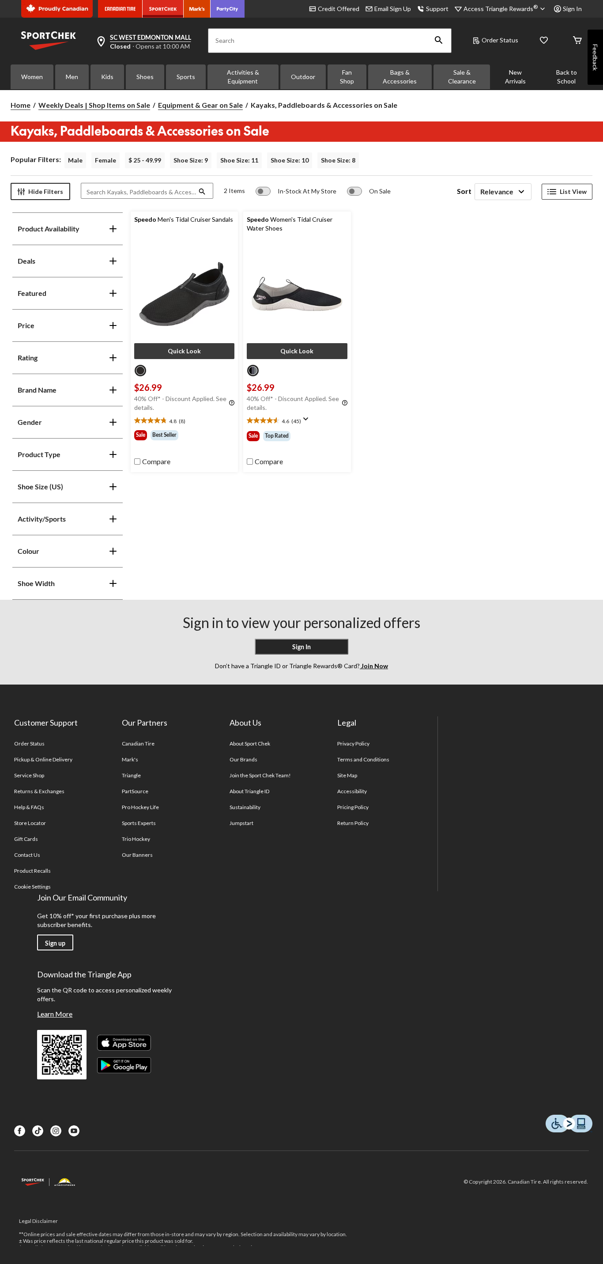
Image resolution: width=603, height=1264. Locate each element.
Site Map (347, 775)
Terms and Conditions (363, 759)
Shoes (145, 76)
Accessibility (352, 791)
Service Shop (29, 775)
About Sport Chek (250, 743)
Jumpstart (241, 823)
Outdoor (303, 76)
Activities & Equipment (243, 76)
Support (437, 8)
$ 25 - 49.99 (144, 160)
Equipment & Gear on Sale (200, 105)
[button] (438, 40)
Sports (186, 76)
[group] (184, 435)
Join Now (374, 666)
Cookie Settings (32, 886)
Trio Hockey (136, 839)
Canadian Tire (138, 743)
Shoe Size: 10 (290, 160)
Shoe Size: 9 (190, 160)
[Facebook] (19, 1130)
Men (72, 76)
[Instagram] (55, 1130)
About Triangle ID (250, 791)
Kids (107, 76)
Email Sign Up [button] (392, 8)
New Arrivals (515, 76)
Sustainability (245, 807)
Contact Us (27, 854)
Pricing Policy (353, 807)
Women (32, 76)
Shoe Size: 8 (338, 160)
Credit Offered (338, 8)
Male (75, 160)
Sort (464, 191)
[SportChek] (163, 9)
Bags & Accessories (400, 76)
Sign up (55, 943)
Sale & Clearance (462, 76)
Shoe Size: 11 (239, 160)
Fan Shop (347, 76)
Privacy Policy (353, 743)
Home (20, 105)
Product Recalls (32, 870)
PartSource (135, 791)
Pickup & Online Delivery (43, 759)
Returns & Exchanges (39, 791)
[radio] (140, 370)
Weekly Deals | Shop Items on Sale (94, 105)
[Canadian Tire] (120, 9)
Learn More (54, 1014)
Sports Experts (139, 823)
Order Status (500, 40)
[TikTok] (37, 1130)
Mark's (130, 759)
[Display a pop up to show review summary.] (307, 421)
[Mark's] (197, 9)
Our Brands (243, 759)
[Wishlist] (543, 41)
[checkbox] (152, 461)
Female (105, 160)
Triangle (131, 775)
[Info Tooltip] (231, 403)
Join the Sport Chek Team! (260, 775)
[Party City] (228, 9)
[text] (184, 421)
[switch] (296, 191)
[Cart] (577, 41)
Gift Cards (26, 839)
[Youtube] (73, 1130)
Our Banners (137, 854)
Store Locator (30, 823)
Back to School (566, 76)
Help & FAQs (29, 807)
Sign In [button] (572, 8)
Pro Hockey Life (140, 807)
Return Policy (353, 823)
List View (573, 191)
